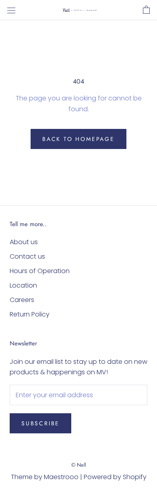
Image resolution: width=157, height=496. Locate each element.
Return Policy (30, 314)
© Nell (78, 465)
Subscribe (40, 423)
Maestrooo (61, 477)
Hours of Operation (40, 271)
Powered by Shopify (115, 477)
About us (24, 242)
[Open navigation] (11, 10)
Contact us (27, 256)
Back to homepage (78, 139)
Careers (22, 299)
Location (23, 285)
